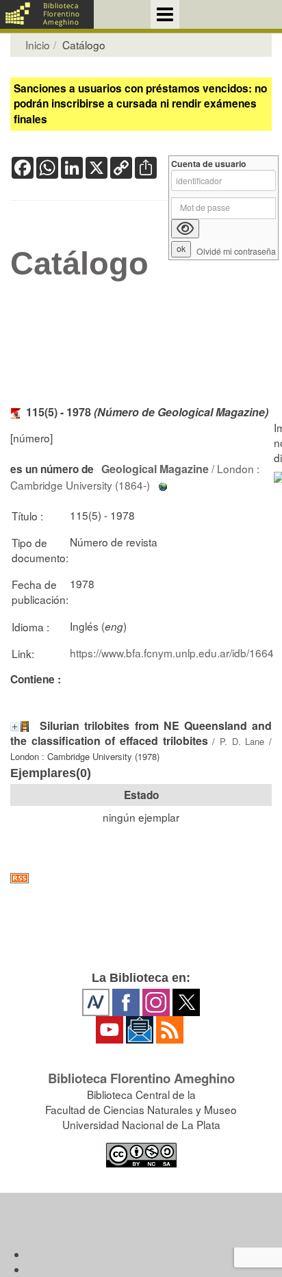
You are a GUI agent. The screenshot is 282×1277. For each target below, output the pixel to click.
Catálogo (79, 263)
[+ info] (14, 726)
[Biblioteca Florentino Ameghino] (47, 14)
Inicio (37, 44)
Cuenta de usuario (208, 164)
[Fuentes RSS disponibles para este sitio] (141, 878)
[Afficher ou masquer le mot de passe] (185, 228)
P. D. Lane (242, 741)
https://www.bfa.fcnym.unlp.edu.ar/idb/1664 (172, 652)
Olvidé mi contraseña (236, 251)
